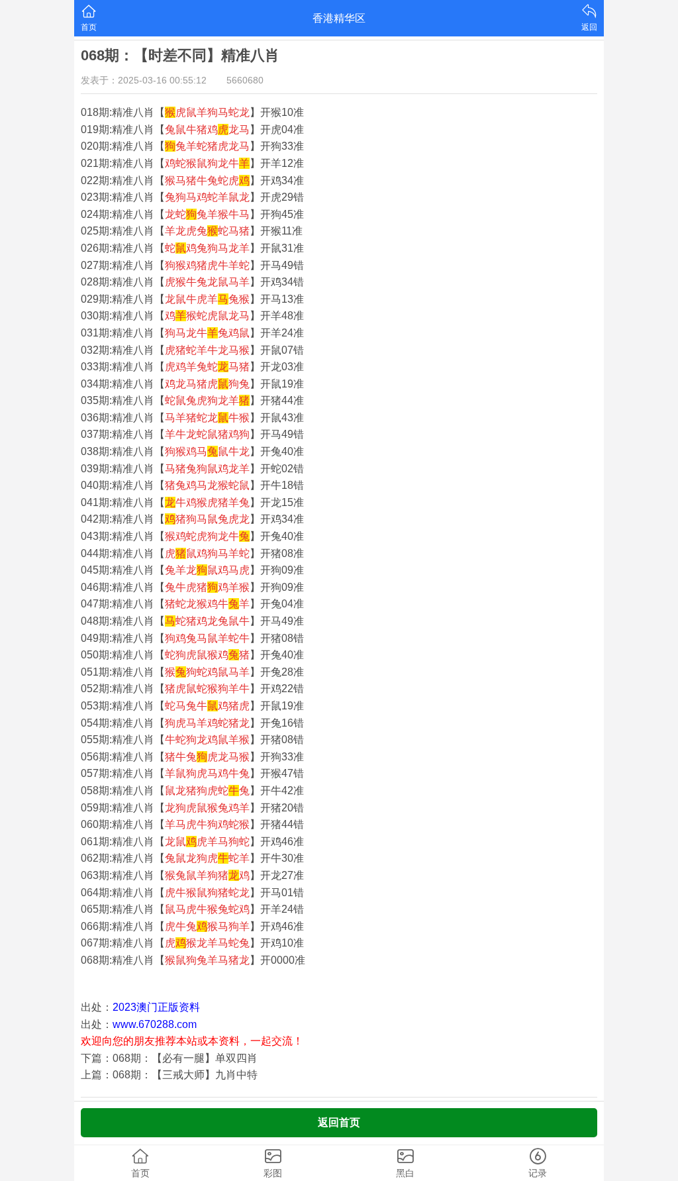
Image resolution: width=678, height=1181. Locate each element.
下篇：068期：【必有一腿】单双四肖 (169, 1058)
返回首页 (339, 1122)
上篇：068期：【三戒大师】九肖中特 (169, 1074)
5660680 (245, 80)
